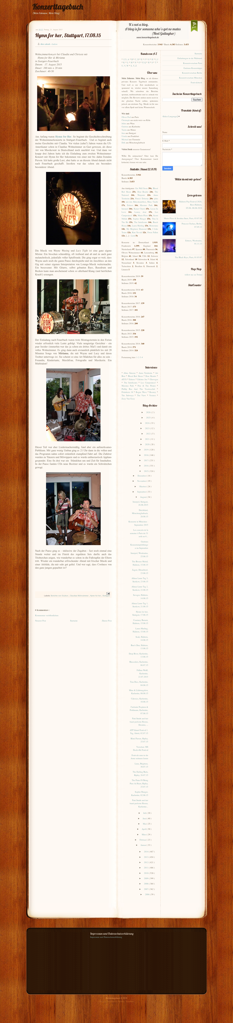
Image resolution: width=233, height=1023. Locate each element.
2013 (146, 857)
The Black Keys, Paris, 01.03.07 (188, 257)
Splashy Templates (126, 1001)
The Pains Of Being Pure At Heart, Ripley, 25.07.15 (139, 783)
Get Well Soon (141, 188)
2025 (148, 417)
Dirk (123, 142)
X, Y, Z (134, 65)
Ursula (124, 136)
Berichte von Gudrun (60, 596)
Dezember (142, 475)
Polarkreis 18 (127, 392)
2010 (146, 873)
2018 (146, 455)
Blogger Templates (107, 1001)
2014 (146, 851)
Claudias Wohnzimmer (79, 596)
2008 (146, 883)
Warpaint (141, 195)
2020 (147, 444)
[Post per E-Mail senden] (108, 593)
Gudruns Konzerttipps (192, 68)
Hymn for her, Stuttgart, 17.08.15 (68, 35)
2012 (146, 862)
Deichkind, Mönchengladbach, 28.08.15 (140, 513)
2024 (147, 423)
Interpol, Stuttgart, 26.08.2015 (140, 503)
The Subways (128, 395)
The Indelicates (140, 222)
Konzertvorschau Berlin (192, 72)
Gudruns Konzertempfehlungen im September (139, 544)
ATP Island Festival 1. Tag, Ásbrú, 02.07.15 (139, 732)
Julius (124, 123)
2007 (146, 889)
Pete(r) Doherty (142, 198)
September (142, 491)
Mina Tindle (152, 201)
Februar (143, 839)
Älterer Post (107, 620)
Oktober (143, 486)
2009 (146, 878)
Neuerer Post (40, 620)
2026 (148, 412)
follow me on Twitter (193, 274)
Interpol (125, 208)
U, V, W (125, 65)
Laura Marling (138, 225)
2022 (148, 433)
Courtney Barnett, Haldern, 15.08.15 (140, 622)
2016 (146, 465)
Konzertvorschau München (190, 77)
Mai (145, 823)
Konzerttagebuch (57, 6)
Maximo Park (146, 205)
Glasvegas (154, 379)
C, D (137, 59)
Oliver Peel (126, 117)
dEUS (124, 379)
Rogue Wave (141, 392)
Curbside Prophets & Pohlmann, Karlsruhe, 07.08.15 (139, 710)
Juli (145, 813)
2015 (146, 471)
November (142, 481)
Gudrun (125, 126)
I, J (156, 59)
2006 (147, 894)
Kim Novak (137, 232)
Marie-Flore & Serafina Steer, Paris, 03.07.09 (183, 218)
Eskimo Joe (142, 379)
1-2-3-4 (139, 357)
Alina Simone (129, 373)
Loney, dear (140, 212)
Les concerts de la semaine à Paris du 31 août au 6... (139, 533)
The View (141, 395)
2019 (146, 449)
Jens (123, 133)
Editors (130, 205)
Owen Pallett (152, 232)
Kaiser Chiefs (139, 208)
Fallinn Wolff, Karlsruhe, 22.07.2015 (142, 673)
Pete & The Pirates (146, 385)
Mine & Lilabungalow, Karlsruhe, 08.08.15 (138, 692)
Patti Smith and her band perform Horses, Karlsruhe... (139, 803)
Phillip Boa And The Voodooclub (138, 389)
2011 (146, 867)
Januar (144, 845)
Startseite (74, 620)
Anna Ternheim (145, 373)
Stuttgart (106, 596)
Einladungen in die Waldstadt (189, 58)
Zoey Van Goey (128, 398)
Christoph (126, 120)
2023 (147, 428)
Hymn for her (95, 596)
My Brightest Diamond (137, 228)
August (143, 497)
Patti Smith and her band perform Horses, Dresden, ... (139, 721)
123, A (126, 59)
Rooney (152, 392)
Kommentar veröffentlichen (46, 615)
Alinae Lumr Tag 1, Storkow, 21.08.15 (140, 605)
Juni (145, 818)
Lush (133, 235)
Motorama (153, 225)
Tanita (124, 129)
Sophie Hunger (139, 218)
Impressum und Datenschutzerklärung (106, 937)
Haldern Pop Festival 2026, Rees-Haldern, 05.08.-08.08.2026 (190, 204)
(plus (156, 198)
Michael (125, 139)
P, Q (144, 62)
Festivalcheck (196, 82)
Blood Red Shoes (135, 376)
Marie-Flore (143, 215)
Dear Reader (143, 191)
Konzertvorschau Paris (192, 63)
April (144, 829)
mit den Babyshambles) (136, 201)
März (144, 834)
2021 (147, 439)
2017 (146, 460)
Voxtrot (152, 395)
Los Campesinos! (148, 382)
